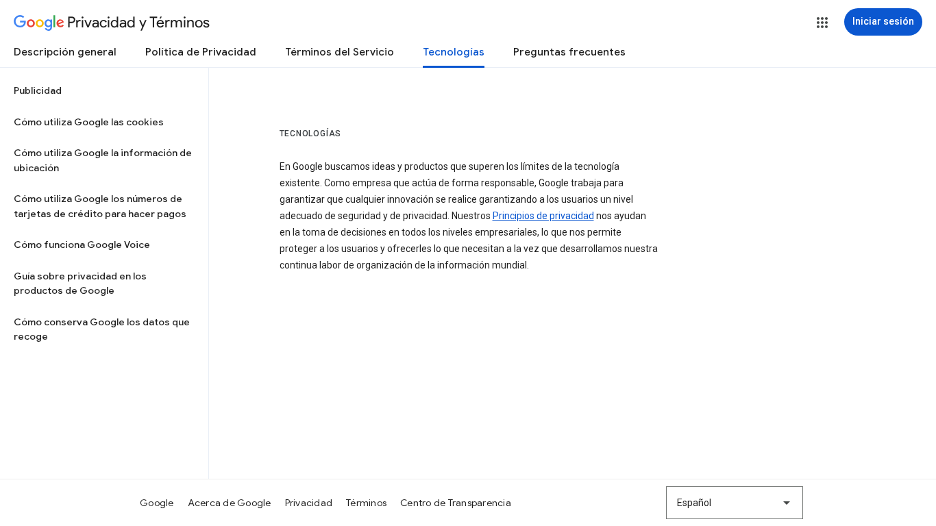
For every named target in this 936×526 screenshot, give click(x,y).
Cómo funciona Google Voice (82, 244)
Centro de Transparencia (455, 503)
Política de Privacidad (200, 52)
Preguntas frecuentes (569, 52)
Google (157, 503)
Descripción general (65, 52)
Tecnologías (453, 52)
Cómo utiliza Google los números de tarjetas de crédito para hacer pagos (100, 206)
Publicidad (38, 90)
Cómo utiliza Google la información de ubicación (103, 160)
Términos (366, 503)
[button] (822, 22)
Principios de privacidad (543, 215)
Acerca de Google (229, 503)
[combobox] (734, 502)
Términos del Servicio (339, 52)
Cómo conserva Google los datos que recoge (102, 329)
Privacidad (309, 503)
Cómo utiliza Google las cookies (89, 122)
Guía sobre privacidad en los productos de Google (80, 283)
